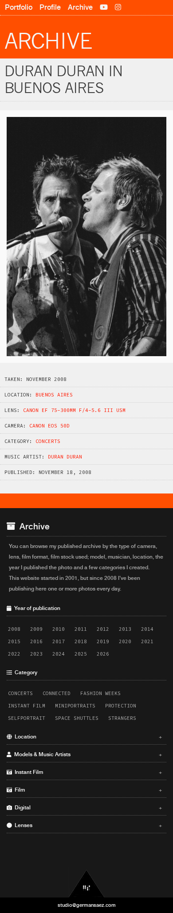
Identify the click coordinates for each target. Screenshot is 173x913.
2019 (103, 641)
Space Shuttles (76, 718)
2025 (81, 654)
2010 (58, 629)
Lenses (87, 825)
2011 (81, 629)
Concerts (47, 441)
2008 (14, 629)
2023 (36, 654)
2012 (103, 629)
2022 (14, 654)
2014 (147, 629)
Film (87, 790)
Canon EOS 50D (49, 426)
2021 (147, 641)
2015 (14, 641)
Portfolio (18, 7)
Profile (50, 7)
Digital (87, 807)
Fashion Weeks (100, 693)
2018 (81, 641)
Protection (120, 706)
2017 (58, 641)
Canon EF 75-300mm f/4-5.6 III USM (74, 410)
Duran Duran (65, 457)
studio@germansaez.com (87, 905)
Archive (80, 7)
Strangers (122, 718)
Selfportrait (26, 718)
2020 (125, 641)
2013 (125, 629)
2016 (36, 641)
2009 (36, 629)
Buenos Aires (54, 395)
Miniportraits (75, 706)
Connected (57, 693)
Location (87, 737)
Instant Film (26, 706)
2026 (103, 654)
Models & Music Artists (87, 754)
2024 (58, 654)
